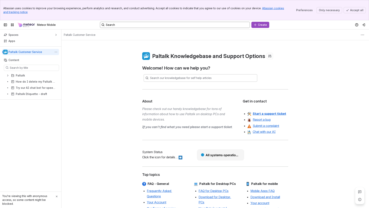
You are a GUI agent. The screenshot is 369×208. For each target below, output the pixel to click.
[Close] (56, 196)
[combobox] (150, 78)
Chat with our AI (264, 132)
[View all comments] (360, 192)
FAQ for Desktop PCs (214, 191)
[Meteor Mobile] (26, 25)
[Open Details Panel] (360, 199)
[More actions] (56, 52)
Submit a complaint (266, 126)
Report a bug (262, 120)
